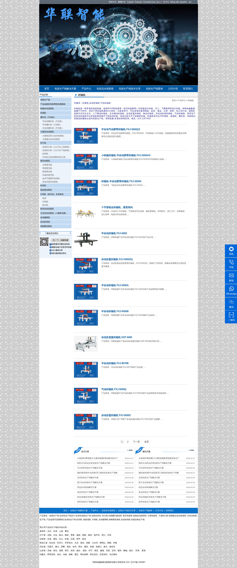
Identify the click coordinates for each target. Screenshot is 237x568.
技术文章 (85, 451)
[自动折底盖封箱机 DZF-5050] (86, 351)
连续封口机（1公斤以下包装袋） (56, 150)
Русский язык (149, 2)
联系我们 (188, 88)
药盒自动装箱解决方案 (87, 487)
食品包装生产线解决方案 (88, 492)
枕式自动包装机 (47, 209)
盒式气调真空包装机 (51, 178)
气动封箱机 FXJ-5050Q (113, 389)
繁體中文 (122, 2)
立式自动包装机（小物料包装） (53, 213)
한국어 (166, 2)
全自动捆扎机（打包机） (53, 128)
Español (183, 2)
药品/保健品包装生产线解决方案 (91, 497)
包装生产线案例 (154, 88)
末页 (146, 441)
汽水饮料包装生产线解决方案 (89, 468)
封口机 (43, 143)
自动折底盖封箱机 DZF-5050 (116, 337)
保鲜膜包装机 (46, 226)
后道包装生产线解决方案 (88, 477)
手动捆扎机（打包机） (52, 125)
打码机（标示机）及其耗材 (52, 194)
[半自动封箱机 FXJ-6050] (86, 247)
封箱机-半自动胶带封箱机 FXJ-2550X (121, 181)
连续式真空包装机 (50, 182)
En (190, 2)
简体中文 (113, 2)
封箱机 (43, 113)
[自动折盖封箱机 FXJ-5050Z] (86, 429)
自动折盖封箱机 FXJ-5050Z (116, 415)
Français (138, 2)
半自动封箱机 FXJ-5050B (115, 311)
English (130, 2)
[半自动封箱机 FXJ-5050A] (86, 299)
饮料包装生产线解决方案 (88, 502)
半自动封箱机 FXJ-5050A (115, 285)
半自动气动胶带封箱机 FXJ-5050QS (120, 129)
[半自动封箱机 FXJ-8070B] (86, 377)
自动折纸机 (45, 222)
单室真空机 (47, 168)
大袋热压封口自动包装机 (53, 136)
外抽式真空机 (48, 175)
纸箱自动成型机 (47, 108)
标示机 (45, 205)
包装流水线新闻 (105, 88)
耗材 (44, 198)
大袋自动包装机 (47, 132)
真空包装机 (45, 161)
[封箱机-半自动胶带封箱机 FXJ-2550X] (86, 195)
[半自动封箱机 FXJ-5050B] (86, 325)
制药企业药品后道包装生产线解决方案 (93, 463)
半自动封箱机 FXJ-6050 (114, 233)
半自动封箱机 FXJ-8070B (115, 363)
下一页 (136, 441)
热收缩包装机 (46, 190)
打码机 (45, 202)
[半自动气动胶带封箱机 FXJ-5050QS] (86, 143)
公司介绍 (173, 88)
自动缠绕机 (45, 217)
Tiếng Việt (174, 2)
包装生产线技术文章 (130, 88)
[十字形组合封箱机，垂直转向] (86, 221)
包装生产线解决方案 (65, 88)
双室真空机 (47, 171)
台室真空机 (47, 165)
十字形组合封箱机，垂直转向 (117, 207)
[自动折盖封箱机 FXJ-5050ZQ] (86, 273)
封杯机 (45, 154)
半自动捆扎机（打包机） (53, 121)
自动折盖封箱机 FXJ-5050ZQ (117, 259)
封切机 (43, 185)
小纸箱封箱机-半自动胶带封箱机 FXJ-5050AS (125, 155)
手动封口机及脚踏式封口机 (54, 157)
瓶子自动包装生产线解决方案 (89, 482)
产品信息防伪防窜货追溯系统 (52, 104)
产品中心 (86, 88)
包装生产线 (45, 100)
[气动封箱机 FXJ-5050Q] (86, 403)
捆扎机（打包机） (48, 117)
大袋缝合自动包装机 (51, 139)
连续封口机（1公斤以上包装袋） (56, 147)
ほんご (159, 2)
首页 (46, 88)
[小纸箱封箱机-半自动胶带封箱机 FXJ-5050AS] (86, 169)
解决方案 (146, 451)
